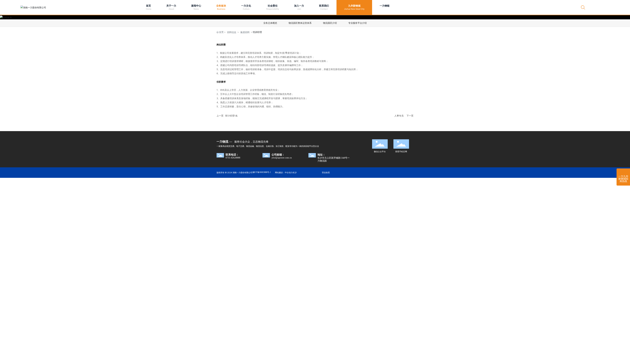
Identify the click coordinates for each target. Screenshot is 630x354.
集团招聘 (245, 32)
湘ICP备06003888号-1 (261, 172)
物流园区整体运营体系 (300, 22)
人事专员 (399, 115)
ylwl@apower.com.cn (282, 158)
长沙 (295, 172)
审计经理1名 (231, 115)
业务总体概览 (270, 22)
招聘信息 (231, 32)
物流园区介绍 (330, 22)
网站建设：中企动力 (284, 172)
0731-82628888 (233, 158)
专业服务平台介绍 (357, 22)
